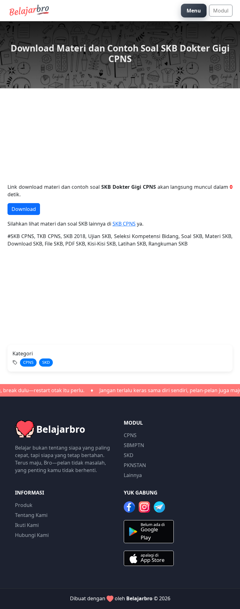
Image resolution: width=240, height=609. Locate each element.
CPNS (130, 435)
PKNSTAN (135, 465)
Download (24, 209)
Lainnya (133, 475)
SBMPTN (134, 445)
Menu (194, 10)
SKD (128, 455)
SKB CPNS (124, 223)
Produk (23, 505)
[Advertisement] (120, 139)
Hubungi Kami (32, 535)
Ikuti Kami (27, 525)
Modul (220, 10)
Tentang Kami (31, 515)
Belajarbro (139, 598)
